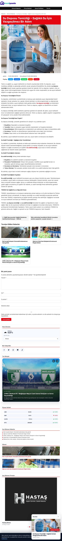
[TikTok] (22, 350)
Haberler (3, 13)
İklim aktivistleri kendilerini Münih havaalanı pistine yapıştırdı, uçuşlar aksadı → (44, 218)
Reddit (30, 79)
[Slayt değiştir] (28, 526)
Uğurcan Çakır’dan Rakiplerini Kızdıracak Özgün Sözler (16, 433)
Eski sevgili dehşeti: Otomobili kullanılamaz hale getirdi (17, 432)
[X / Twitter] (8, 350)
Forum (48, 8)
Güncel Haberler (16, 8)
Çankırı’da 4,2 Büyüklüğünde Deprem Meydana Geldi (16, 437)
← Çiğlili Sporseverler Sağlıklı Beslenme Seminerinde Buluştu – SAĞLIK (14, 218)
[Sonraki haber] (57, 361)
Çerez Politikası (39, 8)
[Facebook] (4, 350)
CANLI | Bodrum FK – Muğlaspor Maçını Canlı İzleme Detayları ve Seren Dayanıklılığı (24, 435)
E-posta (4, 299)
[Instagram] (13, 350)
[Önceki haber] (53, 361)
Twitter (10, 79)
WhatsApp (24, 79)
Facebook (17, 79)
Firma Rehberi (28, 8)
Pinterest (36, 79)
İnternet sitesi (5, 306)
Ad (2, 293)
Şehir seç (7, 335)
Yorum (3, 277)
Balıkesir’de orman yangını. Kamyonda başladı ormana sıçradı (18, 439)
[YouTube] (18, 350)
